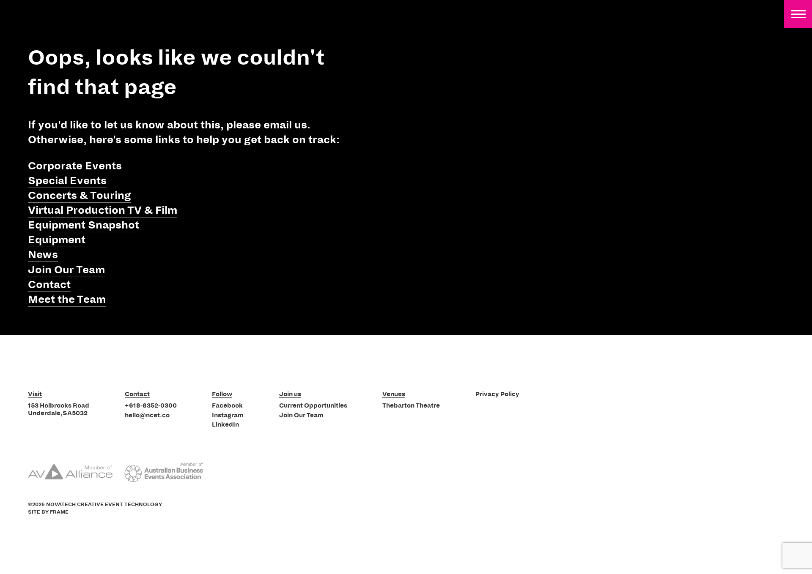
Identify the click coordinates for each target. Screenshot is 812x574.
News (43, 254)
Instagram (228, 415)
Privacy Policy (497, 394)
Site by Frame (48, 512)
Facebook (227, 406)
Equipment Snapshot (83, 225)
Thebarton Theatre (411, 406)
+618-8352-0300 (151, 406)
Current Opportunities (313, 406)
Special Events (67, 181)
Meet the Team (67, 299)
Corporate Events (75, 166)
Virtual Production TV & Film (102, 210)
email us (285, 125)
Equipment (56, 240)
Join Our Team (66, 270)
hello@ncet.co (147, 415)
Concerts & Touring (79, 195)
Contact (49, 284)
